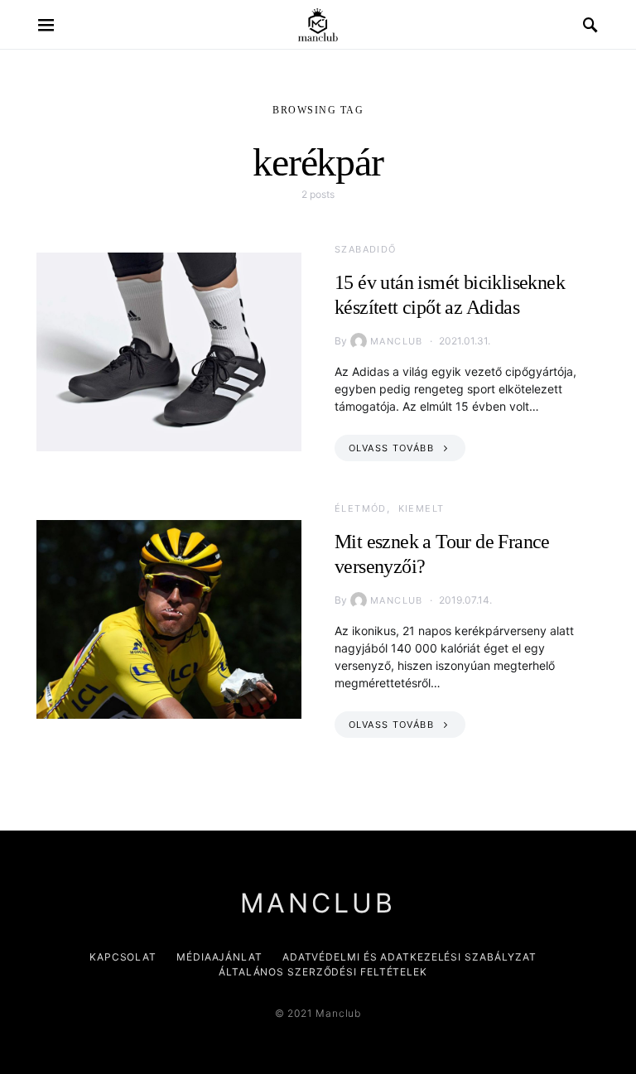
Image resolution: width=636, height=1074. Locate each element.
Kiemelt (421, 508)
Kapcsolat (123, 957)
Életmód (361, 508)
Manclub (396, 341)
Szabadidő (365, 249)
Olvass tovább (391, 448)
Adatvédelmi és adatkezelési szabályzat (409, 957)
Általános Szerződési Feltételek (323, 972)
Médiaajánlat (219, 957)
